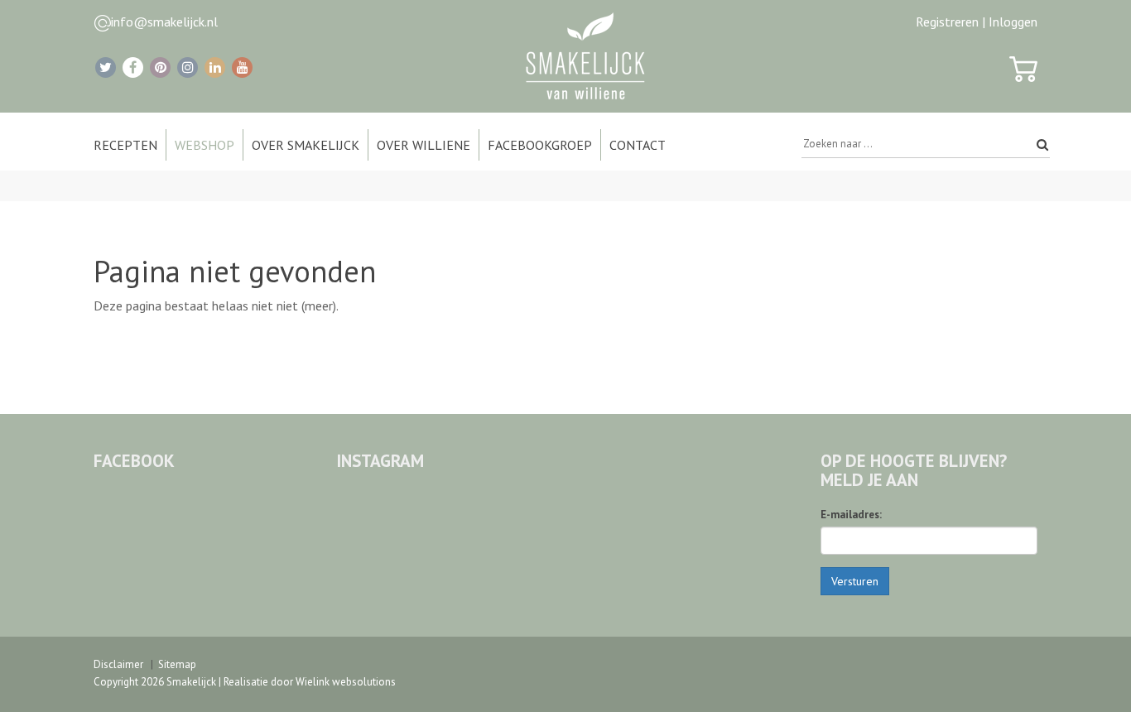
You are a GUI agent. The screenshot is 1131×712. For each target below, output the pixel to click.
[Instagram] (187, 67)
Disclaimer (118, 664)
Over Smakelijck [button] (305, 145)
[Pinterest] (160, 67)
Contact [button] (637, 145)
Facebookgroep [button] (540, 145)
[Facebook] (133, 67)
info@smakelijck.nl (164, 21)
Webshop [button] (204, 145)
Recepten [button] (125, 145)
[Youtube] (242, 67)
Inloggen (1013, 21)
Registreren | (950, 21)
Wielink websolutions (346, 682)
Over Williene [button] (423, 145)
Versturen (854, 581)
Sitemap (177, 664)
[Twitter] (105, 67)
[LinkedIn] (215, 67)
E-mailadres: (851, 515)
